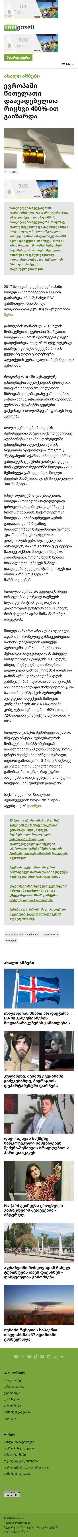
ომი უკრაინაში (15, 1454)
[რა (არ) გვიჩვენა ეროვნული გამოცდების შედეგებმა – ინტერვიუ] (39, 1181)
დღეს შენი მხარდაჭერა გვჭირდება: (38, 886)
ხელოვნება (12, 1405)
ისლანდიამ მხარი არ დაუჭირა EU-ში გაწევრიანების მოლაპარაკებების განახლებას (37, 1018)
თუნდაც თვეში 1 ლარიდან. (31, 900)
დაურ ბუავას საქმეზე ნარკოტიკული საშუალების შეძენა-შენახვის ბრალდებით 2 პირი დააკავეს (36, 1145)
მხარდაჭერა (18, 57)
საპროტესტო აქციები (20, 1448)
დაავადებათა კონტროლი (22, 934)
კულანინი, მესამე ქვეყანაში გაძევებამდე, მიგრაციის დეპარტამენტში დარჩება (33, 1080)
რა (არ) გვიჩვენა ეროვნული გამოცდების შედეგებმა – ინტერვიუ (33, 1210)
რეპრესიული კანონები (21, 1461)
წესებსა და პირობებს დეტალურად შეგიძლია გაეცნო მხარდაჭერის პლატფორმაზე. (37, 914)
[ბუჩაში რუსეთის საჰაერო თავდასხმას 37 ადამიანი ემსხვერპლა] (39, 1305)
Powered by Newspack (17, 1522)
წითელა (10, 940)
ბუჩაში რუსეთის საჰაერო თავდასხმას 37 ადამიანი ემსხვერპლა (30, 1334)
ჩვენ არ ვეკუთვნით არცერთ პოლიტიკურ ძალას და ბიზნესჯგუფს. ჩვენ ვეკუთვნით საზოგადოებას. (38, 872)
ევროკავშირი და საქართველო (27, 1467)
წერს (8, 314)
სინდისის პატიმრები (19, 1442)
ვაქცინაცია (50, 934)
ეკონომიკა (12, 1393)
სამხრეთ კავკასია (17, 1412)
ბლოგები (11, 1418)
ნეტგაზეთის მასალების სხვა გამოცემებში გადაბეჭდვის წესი (31, 1529)
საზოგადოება (14, 1386)
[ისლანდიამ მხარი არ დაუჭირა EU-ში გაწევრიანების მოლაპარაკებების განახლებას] (39, 989)
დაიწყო (34, 805)
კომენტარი (12, 1399)
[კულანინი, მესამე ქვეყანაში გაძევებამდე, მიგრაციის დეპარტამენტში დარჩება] (39, 1051)
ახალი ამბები (22, 75)
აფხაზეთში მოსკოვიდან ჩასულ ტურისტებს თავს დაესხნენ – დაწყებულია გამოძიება (37, 1272)
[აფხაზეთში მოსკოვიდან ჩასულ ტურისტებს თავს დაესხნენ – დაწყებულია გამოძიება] (39, 1243)
